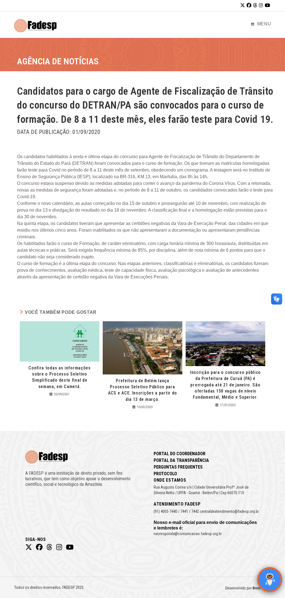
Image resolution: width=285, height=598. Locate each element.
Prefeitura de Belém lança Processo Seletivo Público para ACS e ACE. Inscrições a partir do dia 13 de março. (142, 390)
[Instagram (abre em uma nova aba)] (261, 5)
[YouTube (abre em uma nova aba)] (267, 5)
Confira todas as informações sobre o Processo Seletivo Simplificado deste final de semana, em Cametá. (59, 377)
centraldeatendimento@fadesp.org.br (229, 511)
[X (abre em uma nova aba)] (242, 5)
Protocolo (165, 473)
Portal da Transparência (181, 460)
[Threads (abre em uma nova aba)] (255, 5)
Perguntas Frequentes (178, 467)
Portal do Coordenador (179, 453)
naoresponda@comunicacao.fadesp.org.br (188, 533)
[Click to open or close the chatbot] (269, 579)
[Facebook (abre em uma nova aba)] (249, 5)
